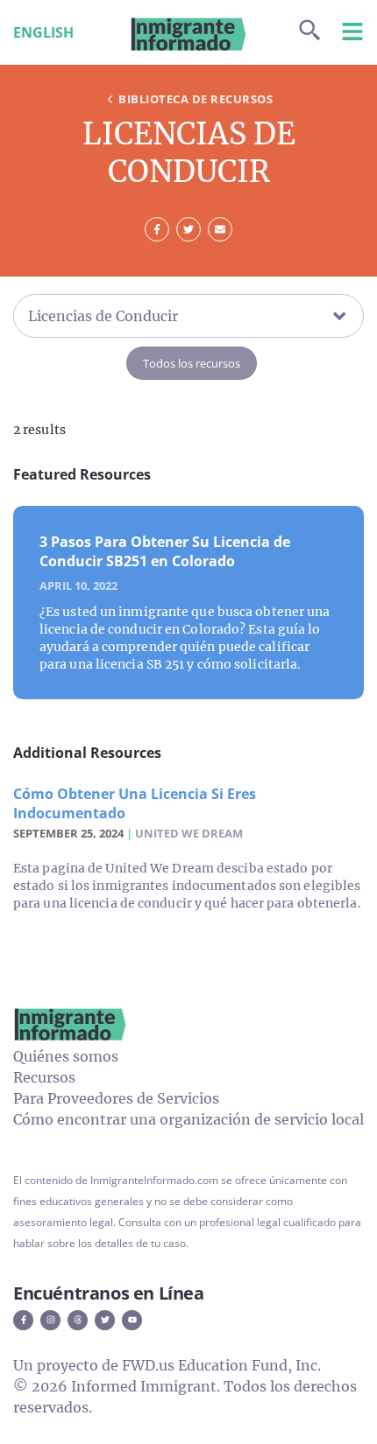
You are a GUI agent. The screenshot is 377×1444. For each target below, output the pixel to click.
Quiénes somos (65, 1056)
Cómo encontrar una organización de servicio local (188, 1119)
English (43, 32)
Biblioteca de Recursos (195, 99)
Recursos (44, 1077)
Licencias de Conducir (103, 316)
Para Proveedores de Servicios (116, 1098)
